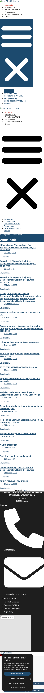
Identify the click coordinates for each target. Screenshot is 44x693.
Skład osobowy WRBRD (14, 14)
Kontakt (7, 16)
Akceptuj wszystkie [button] (17, 673)
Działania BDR (10, 7)
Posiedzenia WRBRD (12, 9)
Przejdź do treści (6, 653)
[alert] (17, 672)
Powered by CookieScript (17, 687)
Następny (26, 490)
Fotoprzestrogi (10, 12)
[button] (16, 53)
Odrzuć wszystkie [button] (17, 679)
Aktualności (9, 5)
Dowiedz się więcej (21, 669)
